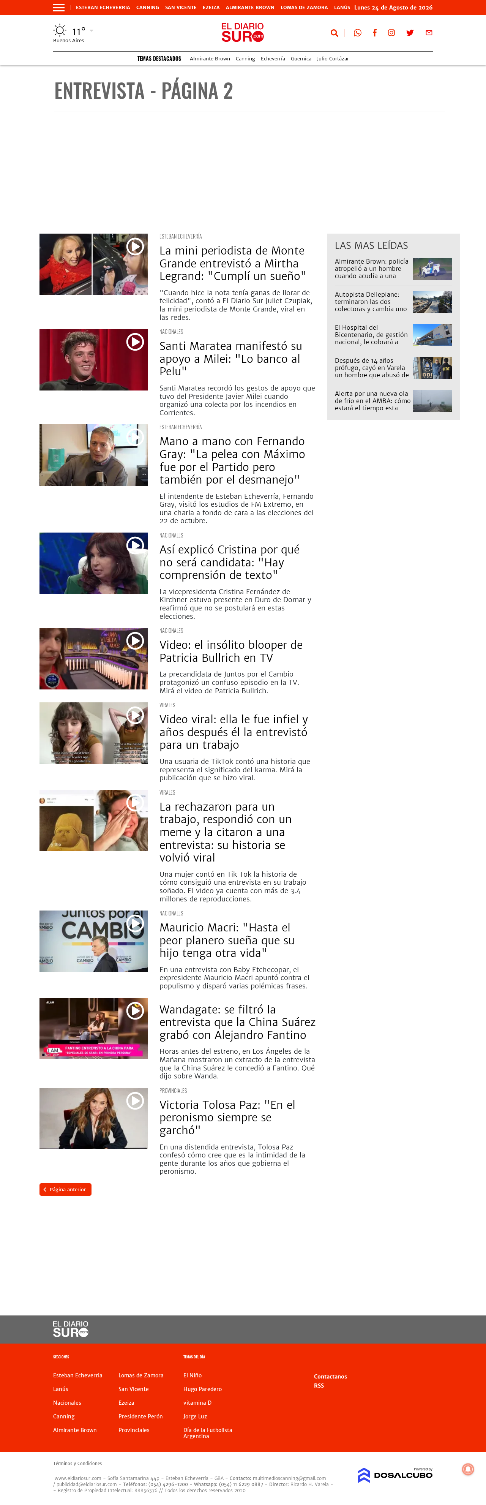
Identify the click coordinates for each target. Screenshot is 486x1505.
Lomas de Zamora (304, 7)
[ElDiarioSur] (70, 1335)
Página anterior (68, 1189)
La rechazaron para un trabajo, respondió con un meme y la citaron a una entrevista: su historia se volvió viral (225, 832)
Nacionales (171, 331)
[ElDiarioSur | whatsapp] (357, 34)
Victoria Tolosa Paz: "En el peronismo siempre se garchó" (227, 1117)
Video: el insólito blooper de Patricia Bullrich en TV (231, 651)
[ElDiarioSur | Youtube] (391, 1329)
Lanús (60, 1389)
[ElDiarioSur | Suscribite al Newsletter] (429, 34)
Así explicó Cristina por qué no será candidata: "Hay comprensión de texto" (229, 562)
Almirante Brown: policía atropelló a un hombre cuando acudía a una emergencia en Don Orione (372, 276)
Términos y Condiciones (77, 1463)
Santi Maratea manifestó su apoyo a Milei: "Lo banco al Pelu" (230, 358)
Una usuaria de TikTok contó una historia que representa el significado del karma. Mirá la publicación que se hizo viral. (234, 769)
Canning (147, 7)
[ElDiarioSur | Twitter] (410, 34)
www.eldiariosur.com (78, 1478)
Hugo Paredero (202, 1389)
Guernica (301, 58)
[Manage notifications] (468, 1469)
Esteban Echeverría (180, 236)
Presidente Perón (140, 1416)
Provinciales (173, 1090)
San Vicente (181, 7)
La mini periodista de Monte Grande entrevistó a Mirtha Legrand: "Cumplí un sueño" (233, 263)
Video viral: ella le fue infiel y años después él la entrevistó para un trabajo (233, 732)
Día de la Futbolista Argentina (207, 1433)
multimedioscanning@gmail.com (289, 1478)
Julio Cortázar (333, 58)
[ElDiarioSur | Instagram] (391, 34)
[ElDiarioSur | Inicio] (424, 1358)
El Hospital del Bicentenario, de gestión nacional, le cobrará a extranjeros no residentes (372, 338)
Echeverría (273, 58)
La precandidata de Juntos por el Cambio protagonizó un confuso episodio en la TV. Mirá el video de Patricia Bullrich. (229, 682)
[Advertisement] (249, 173)
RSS (319, 1385)
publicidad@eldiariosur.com (87, 1484)
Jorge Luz (195, 1416)
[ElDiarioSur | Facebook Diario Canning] (375, 34)
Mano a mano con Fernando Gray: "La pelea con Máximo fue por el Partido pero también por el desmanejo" (232, 461)
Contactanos (330, 1376)
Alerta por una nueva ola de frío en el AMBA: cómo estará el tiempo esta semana (373, 404)
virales (167, 705)
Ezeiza (211, 7)
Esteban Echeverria (103, 7)
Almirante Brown (250, 7)
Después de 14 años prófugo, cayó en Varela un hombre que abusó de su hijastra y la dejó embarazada (372, 375)
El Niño (192, 1375)
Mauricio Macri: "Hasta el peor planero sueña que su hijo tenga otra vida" (227, 940)
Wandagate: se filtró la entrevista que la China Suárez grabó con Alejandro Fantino (237, 1022)
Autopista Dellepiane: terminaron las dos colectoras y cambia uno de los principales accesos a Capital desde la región (371, 313)
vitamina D (197, 1402)
